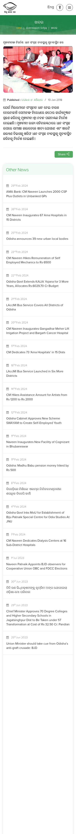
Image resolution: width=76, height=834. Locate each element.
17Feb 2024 (18, 346)
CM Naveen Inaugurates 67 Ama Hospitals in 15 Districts (36, 217)
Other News (17, 170)
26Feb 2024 (18, 209)
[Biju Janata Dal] (10, 8)
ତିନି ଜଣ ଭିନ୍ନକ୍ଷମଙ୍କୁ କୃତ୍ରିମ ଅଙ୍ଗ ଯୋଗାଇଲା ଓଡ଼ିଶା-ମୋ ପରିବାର (36, 589)
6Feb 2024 (17, 483)
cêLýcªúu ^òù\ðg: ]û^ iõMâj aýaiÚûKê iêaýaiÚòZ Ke (33, 43)
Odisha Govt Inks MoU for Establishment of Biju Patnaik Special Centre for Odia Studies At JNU (38, 517)
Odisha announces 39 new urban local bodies (37, 238)
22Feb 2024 (18, 275)
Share (62, 154)
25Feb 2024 (18, 233)
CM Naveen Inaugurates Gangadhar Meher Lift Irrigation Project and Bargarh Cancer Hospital (37, 330)
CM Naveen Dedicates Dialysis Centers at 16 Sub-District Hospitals (36, 542)
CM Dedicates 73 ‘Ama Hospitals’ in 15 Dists (35, 352)
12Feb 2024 (18, 412)
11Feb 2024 (17, 436)
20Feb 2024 (18, 323)
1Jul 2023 (16, 558)
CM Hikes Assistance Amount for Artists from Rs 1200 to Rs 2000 (36, 397)
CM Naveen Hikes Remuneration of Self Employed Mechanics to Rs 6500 (33, 260)
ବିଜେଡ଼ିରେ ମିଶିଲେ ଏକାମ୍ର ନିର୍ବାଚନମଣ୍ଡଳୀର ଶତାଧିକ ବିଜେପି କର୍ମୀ (33, 491)
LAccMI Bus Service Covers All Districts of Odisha (34, 307)
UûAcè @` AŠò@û (32, 100)
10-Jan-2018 (55, 100)
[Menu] (69, 7)
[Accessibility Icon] (59, 7)
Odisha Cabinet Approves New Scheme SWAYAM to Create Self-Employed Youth (34, 420)
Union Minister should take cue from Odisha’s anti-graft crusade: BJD (37, 645)
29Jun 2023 (18, 605)
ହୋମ (19, 28)
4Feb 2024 (17, 507)
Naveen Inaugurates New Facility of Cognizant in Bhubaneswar (37, 444)
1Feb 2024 (17, 535)
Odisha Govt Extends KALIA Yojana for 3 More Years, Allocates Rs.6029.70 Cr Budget (37, 283)
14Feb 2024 (18, 389)
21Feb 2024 (18, 299)
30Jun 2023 (18, 582)
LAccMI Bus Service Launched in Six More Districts (34, 373)
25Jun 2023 (18, 637)
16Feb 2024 (18, 365)
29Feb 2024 (18, 186)
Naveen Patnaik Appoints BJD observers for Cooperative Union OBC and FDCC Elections (36, 566)
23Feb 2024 (18, 252)
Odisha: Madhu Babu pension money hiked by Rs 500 (37, 467)
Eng (51, 7)
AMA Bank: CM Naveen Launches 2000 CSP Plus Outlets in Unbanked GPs (36, 193)
